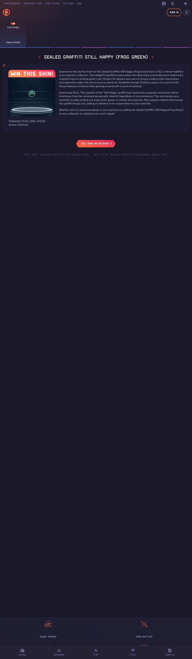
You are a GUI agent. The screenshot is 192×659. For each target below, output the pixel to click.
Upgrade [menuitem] (59, 654)
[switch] (186, 4)
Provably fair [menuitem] (33, 3)
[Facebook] (164, 3)
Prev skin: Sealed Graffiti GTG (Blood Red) (56, 154)
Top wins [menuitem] (68, 3)
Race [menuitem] (134, 651)
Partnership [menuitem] (12, 3)
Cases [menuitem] (22, 654)
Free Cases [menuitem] (52, 3)
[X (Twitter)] (172, 3)
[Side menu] (186, 12)
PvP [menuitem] (98, 651)
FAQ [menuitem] (79, 3)
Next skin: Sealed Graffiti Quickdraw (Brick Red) (131, 154)
